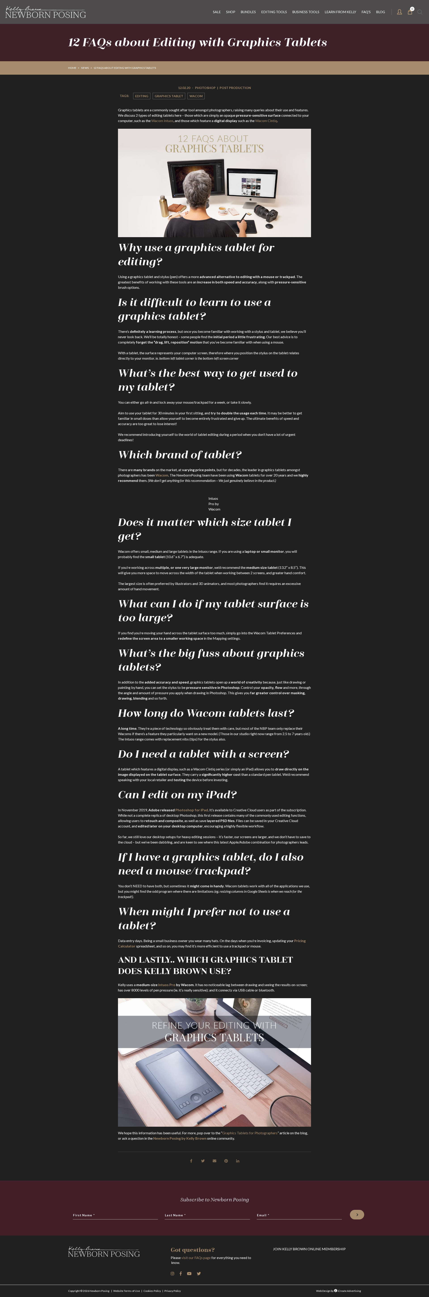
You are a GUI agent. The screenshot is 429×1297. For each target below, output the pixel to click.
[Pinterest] (226, 1160)
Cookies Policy (152, 1291)
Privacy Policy (172, 1291)
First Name (84, 1215)
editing (141, 96)
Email (263, 1215)
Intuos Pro (166, 985)
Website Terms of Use (126, 1291)
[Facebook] (191, 1160)
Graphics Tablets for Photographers (250, 1133)
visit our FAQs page (196, 1258)
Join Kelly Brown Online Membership (309, 1249)
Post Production (235, 88)
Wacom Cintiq (266, 120)
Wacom (196, 96)
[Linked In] (237, 1160)
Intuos (168, 120)
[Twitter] (202, 1160)
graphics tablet (169, 96)
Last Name (175, 1215)
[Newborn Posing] (45, 12)
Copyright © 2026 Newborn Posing (88, 1291)
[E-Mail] (214, 1160)
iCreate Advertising (349, 1291)
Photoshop (205, 88)
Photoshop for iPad (191, 810)
